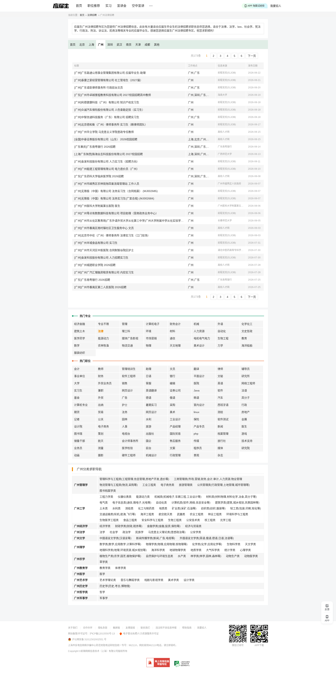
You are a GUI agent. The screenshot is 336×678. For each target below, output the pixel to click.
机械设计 (151, 455)
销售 (124, 383)
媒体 (220, 448)
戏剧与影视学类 (153, 580)
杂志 (220, 455)
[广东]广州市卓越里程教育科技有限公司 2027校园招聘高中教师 (112, 94)
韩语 (196, 397)
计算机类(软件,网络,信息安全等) (191, 502)
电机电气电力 (202, 338)
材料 (172, 331)
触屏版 (116, 627)
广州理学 (79, 547)
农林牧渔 (103, 345)
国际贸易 (175, 433)
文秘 (220, 376)
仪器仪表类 (124, 496)
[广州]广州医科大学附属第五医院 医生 (97, 205)
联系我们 (145, 627)
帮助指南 (187, 627)
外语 (220, 323)
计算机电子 (152, 323)
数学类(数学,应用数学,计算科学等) (120, 544)
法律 (100, 331)
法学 (102, 532)
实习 (108, 5)
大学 (77, 383)
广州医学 (79, 573)
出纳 (100, 404)
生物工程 (223, 338)
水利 (148, 419)
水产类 (182, 556)
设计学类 (189, 580)
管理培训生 (129, 368)
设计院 (78, 426)
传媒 (196, 440)
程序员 (198, 448)
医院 (196, 383)
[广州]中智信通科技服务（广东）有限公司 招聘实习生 (106, 117)
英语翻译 (151, 390)
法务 (124, 412)
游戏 (244, 433)
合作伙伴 (87, 627)
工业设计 (175, 419)
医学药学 (79, 338)
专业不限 (103, 323)
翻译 (196, 368)
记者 (77, 419)
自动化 (222, 331)
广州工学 (79, 508)
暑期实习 (151, 404)
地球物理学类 (178, 550)
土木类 (104, 508)
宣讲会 (121, 5)
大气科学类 (213, 550)
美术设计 (199, 345)
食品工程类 (130, 520)
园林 (124, 419)
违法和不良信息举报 (166, 627)
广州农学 (79, 558)
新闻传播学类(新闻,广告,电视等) (155, 538)
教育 (244, 338)
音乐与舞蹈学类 (130, 580)
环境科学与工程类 (237, 514)
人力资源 (199, 331)
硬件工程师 (129, 455)
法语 (244, 390)
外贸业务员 (105, 383)
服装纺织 (79, 352)
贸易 (100, 412)
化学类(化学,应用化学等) (207, 544)
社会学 (114, 532)
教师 (100, 368)
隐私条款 (102, 627)
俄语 (172, 397)
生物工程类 (175, 520)
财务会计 (175, 323)
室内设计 (199, 404)
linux (196, 412)
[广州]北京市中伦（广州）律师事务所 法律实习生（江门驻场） (112, 235)
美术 (172, 412)
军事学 (104, 598)
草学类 (104, 561)
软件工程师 (129, 376)
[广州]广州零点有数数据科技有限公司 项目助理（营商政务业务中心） (116, 213)
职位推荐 (94, 5)
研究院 (246, 448)
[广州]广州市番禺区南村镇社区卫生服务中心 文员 (104, 228)
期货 (77, 412)
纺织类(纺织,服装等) (213, 508)
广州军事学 (81, 598)
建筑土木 (79, 331)
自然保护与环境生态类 (159, 556)
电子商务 (103, 426)
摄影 (100, 455)
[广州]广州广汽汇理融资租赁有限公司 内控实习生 (104, 272)
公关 (100, 419)
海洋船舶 (247, 345)
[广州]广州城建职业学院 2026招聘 (95, 265)
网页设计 (127, 390)
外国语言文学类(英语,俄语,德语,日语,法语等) (207, 538)
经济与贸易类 (193, 526)
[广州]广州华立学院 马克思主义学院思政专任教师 (104, 131)
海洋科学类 (158, 550)
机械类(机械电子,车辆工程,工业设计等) (177, 496)
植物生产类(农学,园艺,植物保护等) (120, 556)
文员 (172, 368)
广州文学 (79, 538)
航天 (100, 440)
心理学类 (245, 550)
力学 (220, 345)
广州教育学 (81, 567)
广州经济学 (81, 526)
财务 (100, 376)
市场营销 (151, 338)
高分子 (246, 397)
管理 (124, 323)
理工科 (126, 331)
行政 (244, 404)
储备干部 (79, 440)
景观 (196, 455)
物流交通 (127, 345)
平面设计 (199, 376)
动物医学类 (251, 556)
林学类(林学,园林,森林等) (206, 556)
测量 (100, 448)
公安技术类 (193, 520)
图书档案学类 (108, 490)
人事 (124, 426)
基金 (77, 397)
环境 (148, 331)
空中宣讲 (138, 5)
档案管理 (223, 433)
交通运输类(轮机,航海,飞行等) (118, 514)
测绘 (220, 412)
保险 (196, 419)
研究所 (246, 376)
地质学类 (196, 550)
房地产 (246, 412)
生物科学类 (233, 544)
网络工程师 (248, 383)
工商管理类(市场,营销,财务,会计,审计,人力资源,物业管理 (208, 479)
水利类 (116, 508)
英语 (220, 383)
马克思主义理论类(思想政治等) (167, 532)
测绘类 (129, 508)
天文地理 (175, 345)
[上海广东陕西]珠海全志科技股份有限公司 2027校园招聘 (108, 154)
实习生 (78, 390)
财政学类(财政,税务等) (128, 526)
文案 (172, 448)
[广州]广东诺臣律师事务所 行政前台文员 (98, 87)
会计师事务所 (130, 440)
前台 (148, 448)
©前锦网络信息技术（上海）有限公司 (98, 651)
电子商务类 (167, 484)
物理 (148, 345)
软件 (220, 390)
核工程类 (210, 520)
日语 (148, 376)
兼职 (100, 390)
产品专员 (199, 426)
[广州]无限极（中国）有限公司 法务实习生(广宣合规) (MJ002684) (114, 198)
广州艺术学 (81, 580)
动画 (77, 455)
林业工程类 (215, 514)
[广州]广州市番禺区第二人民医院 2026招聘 (100, 287)
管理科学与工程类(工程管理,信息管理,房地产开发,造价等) (134, 479)
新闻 (220, 426)
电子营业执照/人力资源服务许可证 (141, 633)
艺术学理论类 (108, 580)
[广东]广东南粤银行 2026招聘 (92, 279)
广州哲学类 (81, 592)
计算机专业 (81, 404)
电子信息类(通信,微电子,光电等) (131, 502)
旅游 (148, 426)
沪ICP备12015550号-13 (102, 633)
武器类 (181, 514)
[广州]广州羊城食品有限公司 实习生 (95, 242)
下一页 (252, 55)
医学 (102, 573)
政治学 (126, 532)
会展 (244, 419)
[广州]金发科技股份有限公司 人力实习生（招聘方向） (106, 161)
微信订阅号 (238, 645)
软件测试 (223, 419)
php (196, 433)
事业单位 (79, 376)
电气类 (104, 502)
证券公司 (175, 390)
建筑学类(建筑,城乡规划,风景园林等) (237, 502)
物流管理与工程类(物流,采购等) (119, 484)
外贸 (100, 397)
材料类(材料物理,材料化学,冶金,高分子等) (231, 496)
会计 (77, 368)
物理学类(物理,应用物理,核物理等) (166, 544)
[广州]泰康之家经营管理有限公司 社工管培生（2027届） (108, 80)
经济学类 (105, 526)
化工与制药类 (146, 508)
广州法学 (79, 532)
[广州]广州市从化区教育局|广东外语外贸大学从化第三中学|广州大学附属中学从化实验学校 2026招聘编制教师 (130, 220)
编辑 (172, 383)
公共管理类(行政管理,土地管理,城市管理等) (223, 484)
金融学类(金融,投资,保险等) (163, 526)
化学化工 (247, 323)
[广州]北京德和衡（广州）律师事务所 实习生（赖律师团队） (110, 124)
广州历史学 (81, 586)
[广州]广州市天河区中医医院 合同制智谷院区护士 (104, 250)
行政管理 (175, 455)
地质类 (163, 508)
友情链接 (130, 627)
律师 (220, 368)
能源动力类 (143, 496)
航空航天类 (165, 514)
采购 (172, 404)
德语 (148, 397)
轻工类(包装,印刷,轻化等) (245, 508)
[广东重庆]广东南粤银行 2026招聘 (95, 146)
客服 (148, 383)
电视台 (126, 433)
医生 (244, 426)
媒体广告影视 (130, 338)
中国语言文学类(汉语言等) (115, 538)
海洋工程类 (147, 514)
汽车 (220, 397)
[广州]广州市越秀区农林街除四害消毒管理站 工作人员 (106, 183)
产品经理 (175, 426)
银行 (172, 376)
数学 (77, 345)
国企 (148, 440)
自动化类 (161, 502)
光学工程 (225, 520)
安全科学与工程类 (152, 520)
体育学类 (120, 567)
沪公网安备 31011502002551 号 (89, 639)
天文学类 (250, 544)
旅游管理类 (185, 484)
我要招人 (275, 5)
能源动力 (103, 338)
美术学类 (173, 580)
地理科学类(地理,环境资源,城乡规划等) (123, 550)
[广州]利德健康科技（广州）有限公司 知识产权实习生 (106, 102)
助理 (148, 368)
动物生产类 (233, 556)
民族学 (139, 532)
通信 (172, 338)
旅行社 (222, 440)
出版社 (150, 433)
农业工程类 (196, 514)
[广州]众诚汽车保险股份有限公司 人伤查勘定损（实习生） (109, 109)
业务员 (78, 448)
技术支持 (247, 440)
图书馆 (78, 433)
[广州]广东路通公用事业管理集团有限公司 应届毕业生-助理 (110, 72)
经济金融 (79, 323)
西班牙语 (223, 404)
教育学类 (105, 567)
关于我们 (72, 627)
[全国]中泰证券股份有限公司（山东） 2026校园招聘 (105, 139)
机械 (196, 323)
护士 (124, 404)
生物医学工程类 (109, 520)
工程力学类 (106, 496)
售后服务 (175, 440)
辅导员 (246, 368)
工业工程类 (149, 484)
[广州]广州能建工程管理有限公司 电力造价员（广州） (106, 168)
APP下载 (259, 645)
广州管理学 (81, 484)
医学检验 (127, 448)
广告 (124, 397)
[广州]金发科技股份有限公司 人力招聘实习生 (101, 257)
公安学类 (195, 532)
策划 (100, 433)
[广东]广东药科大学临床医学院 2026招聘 (99, 176)
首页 (79, 5)
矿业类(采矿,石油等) (184, 508)
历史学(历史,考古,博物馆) (115, 586)
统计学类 (229, 550)
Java (197, 390)
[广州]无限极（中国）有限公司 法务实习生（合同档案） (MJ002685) (116, 191)
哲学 (102, 592)
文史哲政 (247, 331)
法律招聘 (92, 15)
